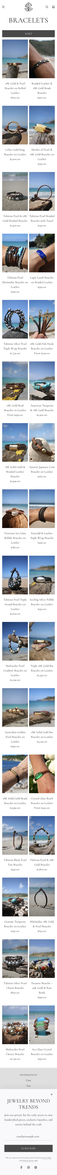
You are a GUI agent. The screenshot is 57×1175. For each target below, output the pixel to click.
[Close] (51, 1094)
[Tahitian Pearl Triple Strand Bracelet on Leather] (15, 575)
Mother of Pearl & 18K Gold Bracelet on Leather (42, 154)
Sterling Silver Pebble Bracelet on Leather (42, 602)
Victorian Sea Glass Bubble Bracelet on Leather (15, 538)
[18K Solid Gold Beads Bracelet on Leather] (15, 774)
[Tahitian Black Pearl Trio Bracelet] (15, 835)
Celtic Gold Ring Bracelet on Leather (15, 152)
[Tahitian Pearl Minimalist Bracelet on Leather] (15, 253)
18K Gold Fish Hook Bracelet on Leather (42, 346)
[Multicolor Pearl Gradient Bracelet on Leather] (15, 641)
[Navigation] (3, 7)
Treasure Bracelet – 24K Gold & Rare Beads (42, 987)
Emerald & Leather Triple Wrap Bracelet (42, 536)
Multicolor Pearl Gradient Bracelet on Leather (15, 670)
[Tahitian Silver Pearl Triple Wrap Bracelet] (15, 319)
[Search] (47, 7)
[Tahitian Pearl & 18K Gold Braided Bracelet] (15, 191)
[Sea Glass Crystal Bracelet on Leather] (42, 1024)
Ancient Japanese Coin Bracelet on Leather (42, 469)
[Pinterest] (35, 1167)
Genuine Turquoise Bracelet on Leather (15, 924)
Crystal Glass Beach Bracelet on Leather (42, 801)
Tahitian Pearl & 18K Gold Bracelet (42, 862)
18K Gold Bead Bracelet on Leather (15, 408)
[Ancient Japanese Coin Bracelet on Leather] (42, 442)
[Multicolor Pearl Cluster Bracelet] (15, 1024)
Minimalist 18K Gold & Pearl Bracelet (42, 924)
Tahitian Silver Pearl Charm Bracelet (15, 985)
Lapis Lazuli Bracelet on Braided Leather (42, 280)
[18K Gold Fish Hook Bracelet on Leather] (42, 319)
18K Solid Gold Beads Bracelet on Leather (15, 801)
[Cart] (53, 7)
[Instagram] (28, 1167)
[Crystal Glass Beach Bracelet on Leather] (42, 774)
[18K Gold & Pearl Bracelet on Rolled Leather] (15, 58)
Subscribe (28, 1148)
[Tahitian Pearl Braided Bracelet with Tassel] (42, 191)
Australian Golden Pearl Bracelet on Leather (15, 736)
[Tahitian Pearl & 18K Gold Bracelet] (42, 835)
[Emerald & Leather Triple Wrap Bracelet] (42, 508)
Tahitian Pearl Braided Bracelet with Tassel (42, 218)
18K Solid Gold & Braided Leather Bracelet (15, 471)
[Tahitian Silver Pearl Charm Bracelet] (15, 958)
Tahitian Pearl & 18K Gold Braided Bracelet (15, 218)
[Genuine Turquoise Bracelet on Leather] (15, 897)
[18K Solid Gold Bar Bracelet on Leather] (42, 707)
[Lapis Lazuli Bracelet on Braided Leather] (42, 253)
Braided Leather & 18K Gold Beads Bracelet (42, 88)
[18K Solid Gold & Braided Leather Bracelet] (15, 442)
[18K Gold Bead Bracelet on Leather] (15, 380)
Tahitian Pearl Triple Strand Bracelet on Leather (15, 604)
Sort (28, 33)
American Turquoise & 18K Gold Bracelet (42, 408)
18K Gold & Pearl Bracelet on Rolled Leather (15, 88)
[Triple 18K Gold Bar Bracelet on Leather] (42, 641)
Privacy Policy (46, 1158)
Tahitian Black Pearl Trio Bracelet (15, 862)
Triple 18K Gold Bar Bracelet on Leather (42, 668)
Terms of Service (28, 1160)
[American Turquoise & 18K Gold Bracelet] (42, 380)
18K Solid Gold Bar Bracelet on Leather (42, 734)
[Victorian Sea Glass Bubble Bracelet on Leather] (15, 508)
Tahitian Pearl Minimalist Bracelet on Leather (15, 282)
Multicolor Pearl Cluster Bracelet (15, 1052)
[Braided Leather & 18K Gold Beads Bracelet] (42, 58)
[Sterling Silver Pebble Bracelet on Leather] (42, 575)
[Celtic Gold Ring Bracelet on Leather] (15, 125)
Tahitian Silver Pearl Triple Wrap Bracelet (15, 346)
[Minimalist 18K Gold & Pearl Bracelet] (42, 897)
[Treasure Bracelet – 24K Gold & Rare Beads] (42, 958)
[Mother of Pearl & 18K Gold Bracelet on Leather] (42, 125)
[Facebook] (21, 1167)
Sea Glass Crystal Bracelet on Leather (42, 1052)
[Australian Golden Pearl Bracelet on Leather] (15, 707)
